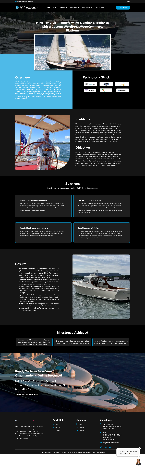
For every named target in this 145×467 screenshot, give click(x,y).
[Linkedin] (110, 447)
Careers (81, 427)
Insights (57, 427)
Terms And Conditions (99, 452)
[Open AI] (55, 7)
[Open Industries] (78, 7)
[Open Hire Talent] (91, 7)
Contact (81, 430)
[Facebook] (101, 447)
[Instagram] (106, 447)
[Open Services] (66, 7)
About (81, 424)
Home (57, 424)
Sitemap (57, 430)
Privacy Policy (72, 452)
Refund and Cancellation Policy (84, 452)
